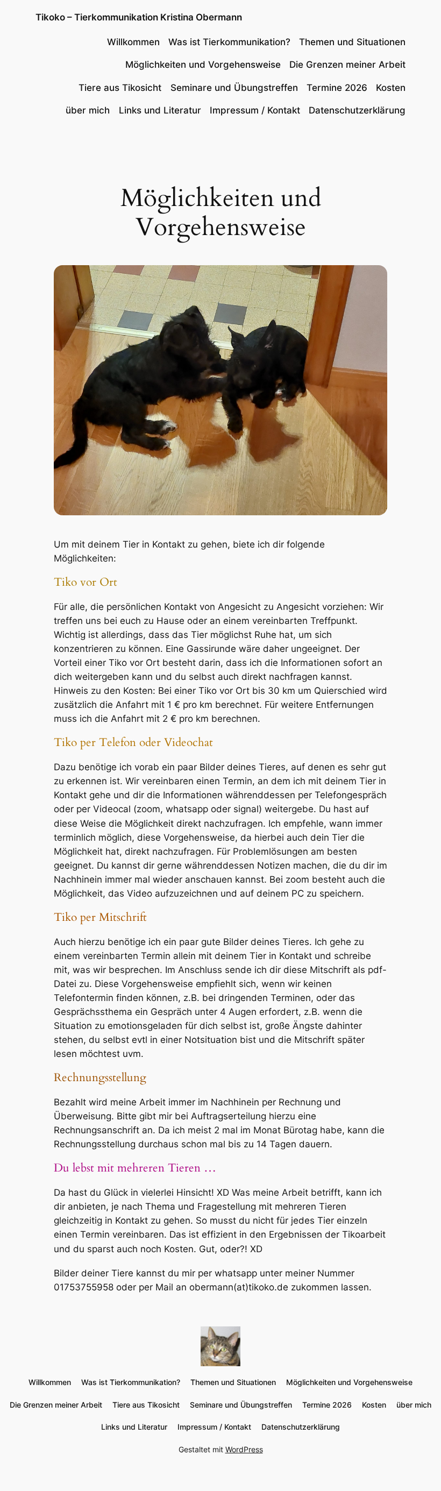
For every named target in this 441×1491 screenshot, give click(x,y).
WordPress (244, 1449)
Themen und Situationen (352, 42)
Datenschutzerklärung (357, 110)
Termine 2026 (337, 87)
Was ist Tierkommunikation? (229, 42)
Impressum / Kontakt (255, 110)
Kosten (391, 87)
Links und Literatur (160, 110)
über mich (88, 110)
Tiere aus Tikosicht (120, 87)
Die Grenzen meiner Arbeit (347, 64)
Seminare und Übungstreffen (234, 87)
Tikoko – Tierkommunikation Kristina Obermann (138, 17)
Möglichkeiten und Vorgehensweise (203, 64)
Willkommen (133, 42)
